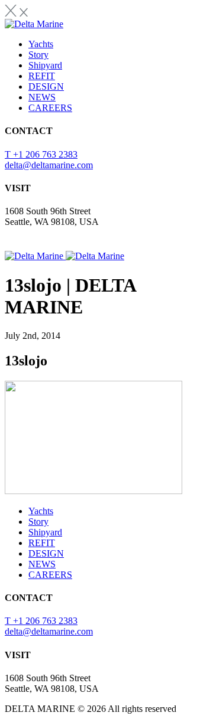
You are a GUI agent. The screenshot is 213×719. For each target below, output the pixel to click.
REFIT (41, 76)
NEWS (42, 97)
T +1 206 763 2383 (41, 154)
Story (38, 55)
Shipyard (45, 65)
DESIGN (46, 86)
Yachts (40, 44)
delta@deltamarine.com (49, 165)
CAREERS (50, 108)
